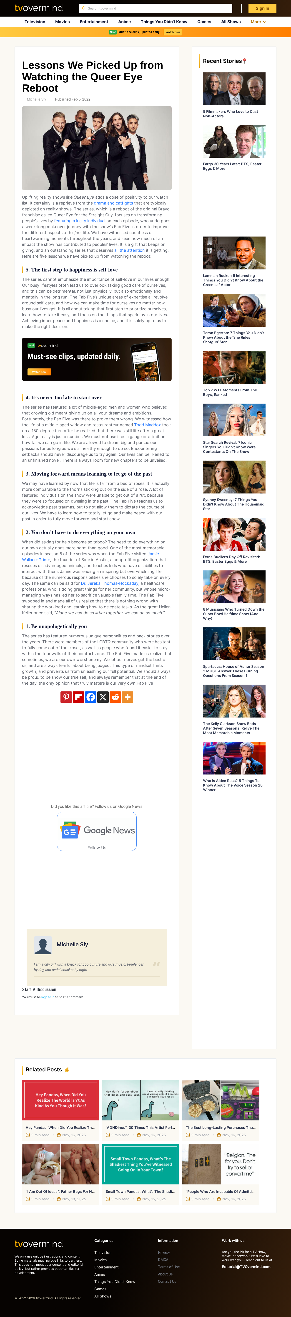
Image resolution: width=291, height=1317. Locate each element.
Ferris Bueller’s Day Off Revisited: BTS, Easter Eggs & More (231, 559)
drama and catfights (113, 203)
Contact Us (167, 1281)
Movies (62, 21)
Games (204, 21)
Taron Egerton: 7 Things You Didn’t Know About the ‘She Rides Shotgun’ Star (233, 337)
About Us (165, 1274)
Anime (124, 21)
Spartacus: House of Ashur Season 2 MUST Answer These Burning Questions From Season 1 (233, 671)
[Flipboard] (78, 697)
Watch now (173, 32)
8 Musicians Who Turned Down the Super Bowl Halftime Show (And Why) (233, 614)
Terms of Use (169, 1267)
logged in (47, 997)
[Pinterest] (66, 697)
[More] (127, 697)
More (256, 21)
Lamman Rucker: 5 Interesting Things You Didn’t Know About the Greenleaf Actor (233, 280)
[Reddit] (115, 697)
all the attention (129, 250)
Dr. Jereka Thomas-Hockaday (109, 583)
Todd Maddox (147, 424)
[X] (103, 697)
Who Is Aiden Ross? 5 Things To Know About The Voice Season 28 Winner (233, 785)
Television (35, 21)
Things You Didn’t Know (164, 21)
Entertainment (94, 21)
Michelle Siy (36, 99)
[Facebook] (90, 697)
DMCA (163, 1260)
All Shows (231, 21)
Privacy (164, 1252)
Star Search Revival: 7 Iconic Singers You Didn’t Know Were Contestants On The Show (229, 447)
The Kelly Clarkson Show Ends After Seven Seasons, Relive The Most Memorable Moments (231, 728)
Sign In (262, 8)
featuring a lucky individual (79, 220)
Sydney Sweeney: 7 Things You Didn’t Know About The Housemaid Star (233, 504)
